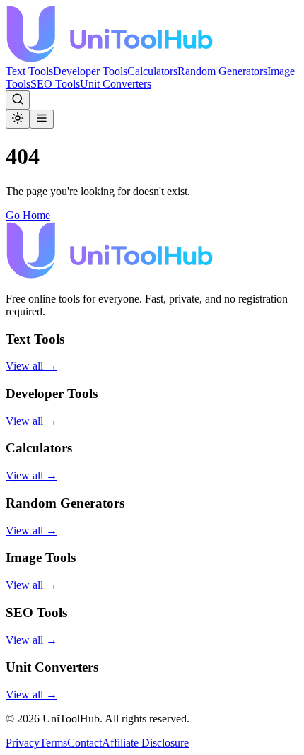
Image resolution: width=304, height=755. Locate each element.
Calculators (152, 71)
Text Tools (29, 71)
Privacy (23, 743)
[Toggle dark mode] (18, 119)
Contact (84, 743)
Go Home (28, 215)
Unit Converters (115, 84)
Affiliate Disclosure (145, 743)
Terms (53, 743)
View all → (31, 366)
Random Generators (222, 71)
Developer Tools (90, 71)
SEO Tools (55, 84)
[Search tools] (18, 100)
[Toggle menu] (42, 119)
